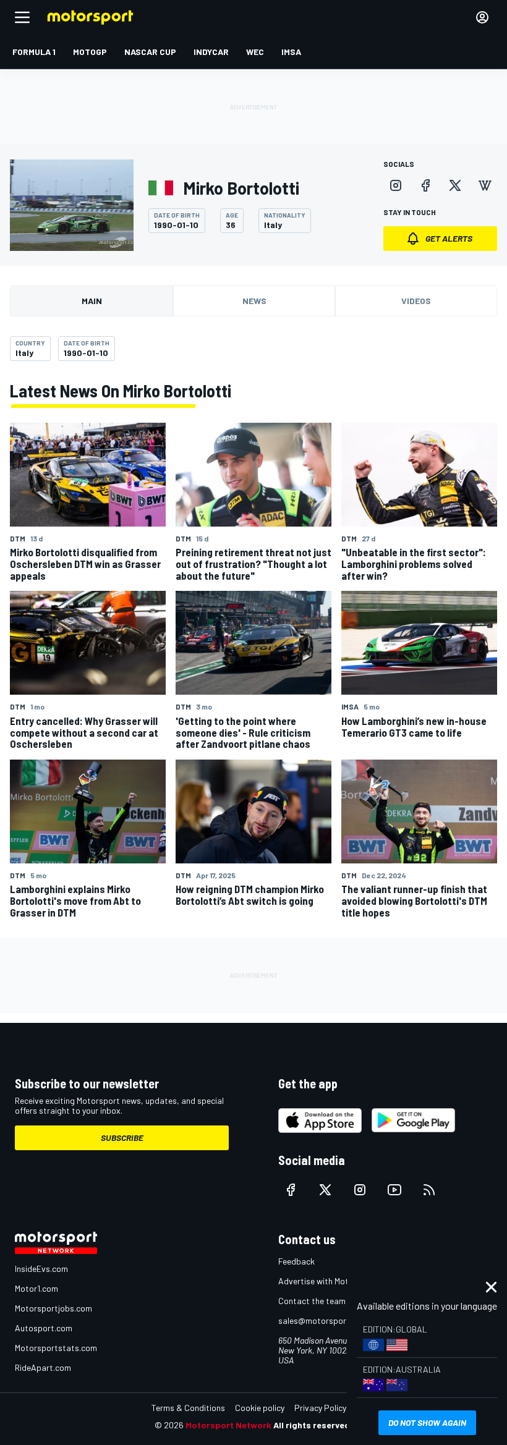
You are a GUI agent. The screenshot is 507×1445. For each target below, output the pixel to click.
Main (92, 300)
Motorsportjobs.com (53, 1308)
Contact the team (312, 1300)
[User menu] (482, 17)
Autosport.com (43, 1328)
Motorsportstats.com (56, 1347)
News (254, 300)
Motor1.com (36, 1288)
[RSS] (429, 1189)
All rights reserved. (312, 1425)
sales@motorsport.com (323, 1320)
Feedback (296, 1261)
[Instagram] (395, 185)
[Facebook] (425, 185)
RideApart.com (43, 1367)
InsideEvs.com (41, 1268)
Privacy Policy (320, 1407)
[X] (455, 185)
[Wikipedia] (484, 185)
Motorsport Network (228, 1425)
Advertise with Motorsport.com (337, 1281)
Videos (416, 300)
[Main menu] (22, 17)
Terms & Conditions (188, 1407)
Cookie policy (259, 1407)
